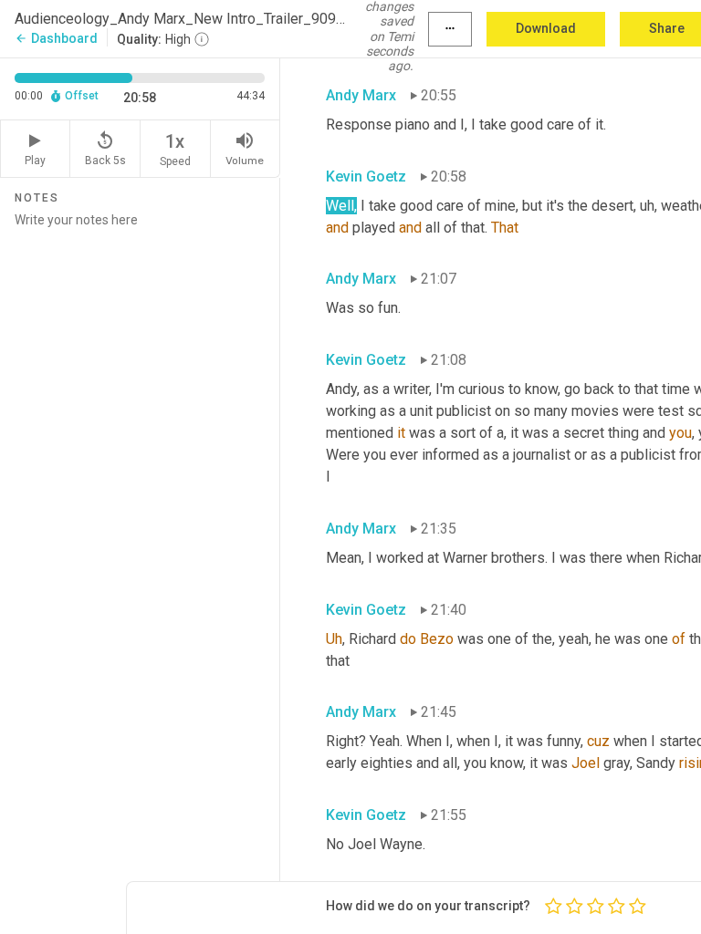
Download (546, 28)
